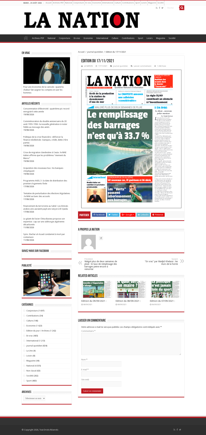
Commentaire (88, 331)
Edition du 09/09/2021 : (93, 300)
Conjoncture (79, 3)
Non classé (31, 370)
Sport (137, 3)
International (107, 3)
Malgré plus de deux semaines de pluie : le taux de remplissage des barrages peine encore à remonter (100, 264)
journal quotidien (95, 52)
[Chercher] (181, 7)
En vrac (88, 3)
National (68, 3)
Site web (85, 379)
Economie (97, 3)
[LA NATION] (82, 19)
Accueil (49, 3)
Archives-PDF (58, 3)
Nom (84, 359)
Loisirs (144, 3)
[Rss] (156, 8)
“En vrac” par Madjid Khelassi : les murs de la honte (161, 261)
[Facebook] (159, 8)
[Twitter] (162, 8)
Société (161, 3)
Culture (118, 3)
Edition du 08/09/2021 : (128, 300)
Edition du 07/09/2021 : (162, 300)
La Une (29, 350)
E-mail (85, 369)
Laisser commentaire (142, 66)
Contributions (128, 3)
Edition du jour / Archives (37, 330)
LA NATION (88, 66)
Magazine (152, 3)
